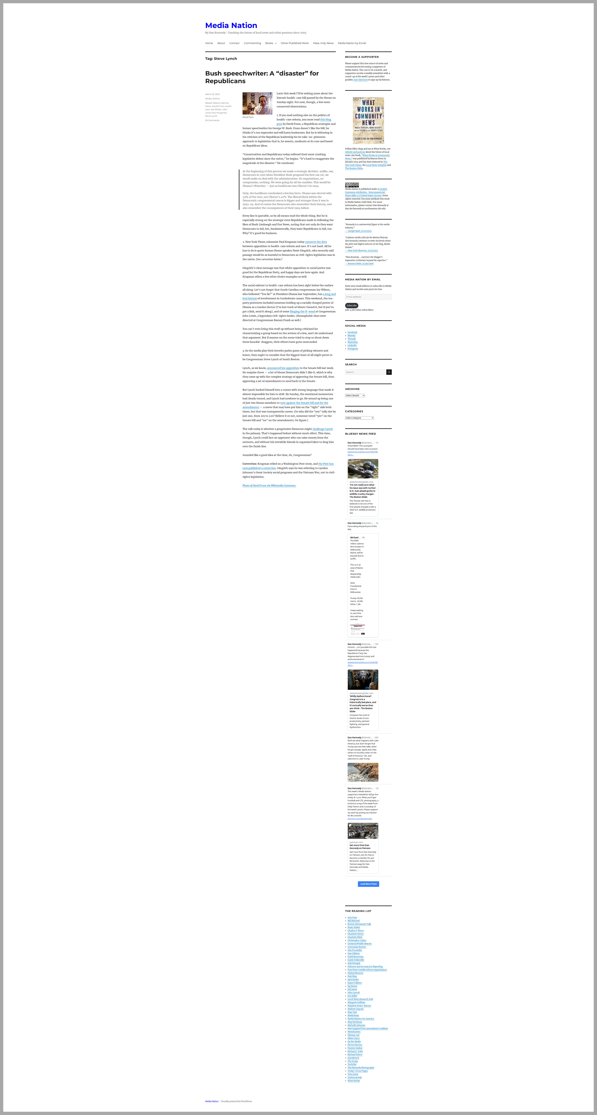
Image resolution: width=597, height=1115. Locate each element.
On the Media (354, 1041)
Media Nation (231, 25)
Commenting (252, 43)
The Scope (353, 1061)
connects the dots (316, 241)
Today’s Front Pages (358, 1071)
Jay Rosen (352, 986)
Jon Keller (352, 996)
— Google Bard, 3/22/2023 (358, 231)
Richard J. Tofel (355, 1051)
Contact (234, 43)
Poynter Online (355, 1048)
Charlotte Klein (355, 937)
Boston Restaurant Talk (359, 924)
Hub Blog (352, 976)
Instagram (353, 348)
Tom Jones (353, 1074)
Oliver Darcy (354, 1038)
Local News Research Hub (360, 999)
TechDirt (352, 1064)
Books (269, 43)
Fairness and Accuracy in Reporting (365, 966)
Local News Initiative (376, 165)
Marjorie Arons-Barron (359, 1005)
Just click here (361, 79)
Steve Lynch (211, 116)
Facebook (352, 332)
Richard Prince (355, 1054)
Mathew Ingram (356, 1009)
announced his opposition (283, 368)
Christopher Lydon (357, 940)
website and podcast (355, 152)
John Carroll (354, 992)
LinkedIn (352, 345)
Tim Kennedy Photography (361, 1067)
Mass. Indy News (323, 43)
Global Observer (355, 973)
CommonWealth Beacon (360, 943)
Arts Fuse (352, 917)
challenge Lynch (323, 428)
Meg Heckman (355, 1022)
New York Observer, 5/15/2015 (363, 250)
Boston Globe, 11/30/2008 (360, 263)
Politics (216, 98)
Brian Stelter (354, 927)
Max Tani (352, 1012)
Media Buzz (353, 1015)
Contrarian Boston (357, 947)
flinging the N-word (302, 311)
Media (208, 98)
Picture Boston (355, 1045)
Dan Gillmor (354, 953)
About (221, 43)
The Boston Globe (354, 168)
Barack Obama (212, 103)
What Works (354, 1080)
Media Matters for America (361, 1018)
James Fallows (355, 983)
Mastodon (353, 342)
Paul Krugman (219, 112)
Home (209, 43)
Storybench (353, 1058)
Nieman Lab (353, 1035)
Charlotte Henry (355, 934)
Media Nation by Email (352, 43)
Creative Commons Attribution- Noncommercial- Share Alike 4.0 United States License (366, 192)
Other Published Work (295, 43)
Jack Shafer (353, 979)
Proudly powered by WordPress (236, 1101)
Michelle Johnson (356, 1025)
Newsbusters (354, 1031)
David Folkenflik (356, 960)
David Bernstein (355, 956)
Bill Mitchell (354, 921)
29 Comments (212, 120)
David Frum (218, 106)
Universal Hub (355, 1077)
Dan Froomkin (355, 950)
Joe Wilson (216, 109)
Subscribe (352, 305)
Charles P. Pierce (356, 930)
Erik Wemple (354, 963)
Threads (352, 339)
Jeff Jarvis (352, 989)
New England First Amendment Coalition (368, 1028)
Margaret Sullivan (356, 1002)
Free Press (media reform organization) (367, 969)
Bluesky (351, 335)
